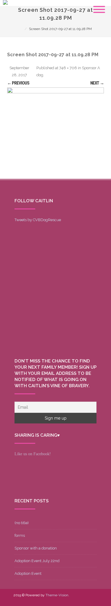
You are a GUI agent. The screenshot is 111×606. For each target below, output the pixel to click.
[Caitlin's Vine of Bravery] (5, 3)
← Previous (18, 83)
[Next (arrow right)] (100, 303)
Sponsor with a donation (36, 548)
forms (20, 535)
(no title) (22, 523)
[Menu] (99, 6)
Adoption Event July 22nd (37, 561)
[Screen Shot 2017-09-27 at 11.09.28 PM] (55, 132)
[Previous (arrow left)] (10, 303)
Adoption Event (28, 573)
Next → (97, 83)
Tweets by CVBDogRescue (38, 220)
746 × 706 (68, 68)
